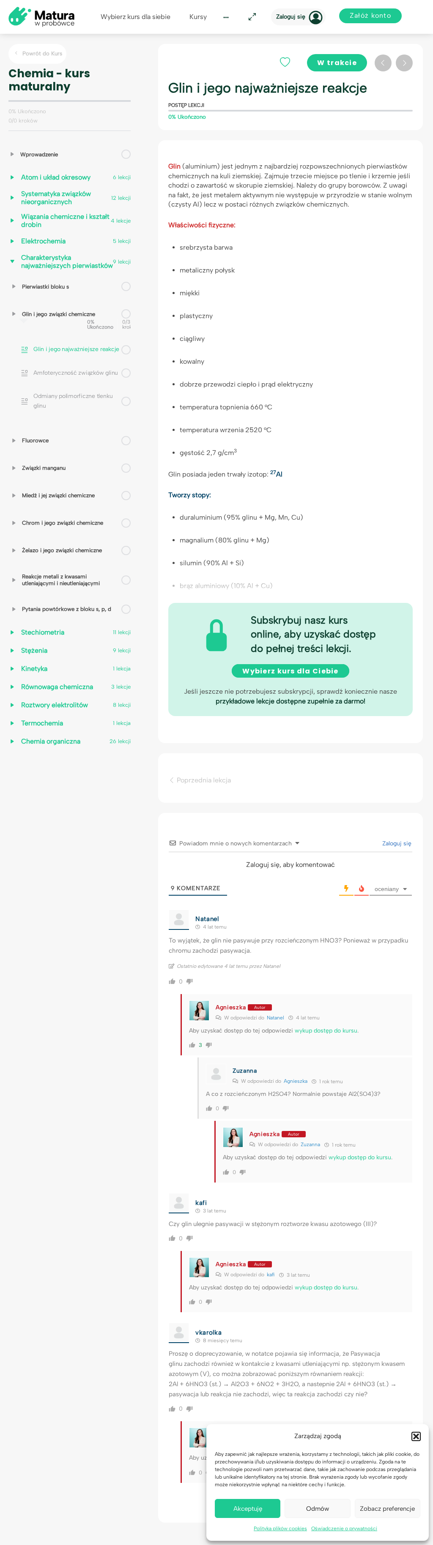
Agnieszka (295, 1081)
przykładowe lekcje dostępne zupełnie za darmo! (290, 701)
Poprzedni (383, 62)
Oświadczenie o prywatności (344, 1528)
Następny (404, 62)
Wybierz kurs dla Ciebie (290, 671)
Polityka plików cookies (280, 1528)
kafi (271, 1275)
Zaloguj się (290, 16)
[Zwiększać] (12, 154)
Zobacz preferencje (387, 1508)
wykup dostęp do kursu (326, 1030)
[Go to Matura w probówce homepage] (41, 16)
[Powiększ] (251, 17)
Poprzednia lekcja (203, 780)
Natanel (275, 1018)
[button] (416, 1436)
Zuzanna (310, 1144)
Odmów (317, 1508)
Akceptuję (247, 1508)
